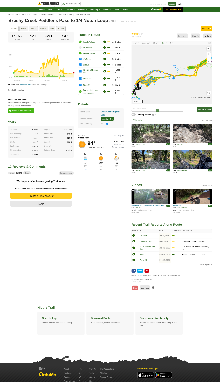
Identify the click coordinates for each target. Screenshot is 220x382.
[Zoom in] (209, 54)
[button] (61, 323)
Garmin (92, 377)
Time (19, 173)
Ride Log (94, 9)
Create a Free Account (41, 196)
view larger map (204, 109)
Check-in (195, 36)
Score (12, 173)
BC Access (87, 47)
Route (26, 173)
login (180, 4)
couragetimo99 (138, 279)
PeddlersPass (177, 205)
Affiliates (103, 373)
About (66, 369)
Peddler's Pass (26, 84)
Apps (116, 9)
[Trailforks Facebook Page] (40, 368)
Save (209, 36)
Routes (70, 9)
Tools (91, 373)
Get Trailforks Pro (173, 9)
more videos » (207, 185)
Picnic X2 (87, 78)
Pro (80, 369)
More (125, 9)
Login (41, 204)
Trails (59, 9)
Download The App (147, 368)
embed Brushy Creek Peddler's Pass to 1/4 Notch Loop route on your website (156, 275)
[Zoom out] (209, 58)
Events (106, 9)
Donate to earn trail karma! (22, 110)
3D (208, 92)
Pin (147, 270)
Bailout (86, 64)
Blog (80, 373)
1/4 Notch (87, 59)
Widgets (82, 377)
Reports (81, 9)
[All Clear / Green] (133, 236)
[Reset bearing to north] (209, 61)
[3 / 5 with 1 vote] (137, 34)
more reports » (206, 264)
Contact (67, 377)
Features (67, 373)
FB (134, 270)
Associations (107, 369)
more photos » (207, 120)
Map (50, 9)
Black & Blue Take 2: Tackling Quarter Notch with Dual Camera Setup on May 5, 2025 (149, 205)
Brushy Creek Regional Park (200, 97)
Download (145, 288)
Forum (106, 377)
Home (42, 9)
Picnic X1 (87, 85)
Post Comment (66, 173)
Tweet (140, 270)
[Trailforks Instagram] (44, 368)
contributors (148, 279)
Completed (182, 36)
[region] (172, 72)
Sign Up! (92, 369)
